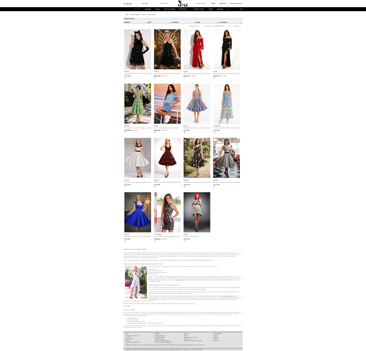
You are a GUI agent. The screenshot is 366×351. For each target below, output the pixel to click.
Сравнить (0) (237, 26)
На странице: (192, 26)
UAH (145, 3)
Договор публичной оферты (162, 340)
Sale (229, 9)
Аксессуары (199, 9)
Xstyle (128, 306)
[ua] (124, 3)
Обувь (157, 9)
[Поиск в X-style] (241, 9)
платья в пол (178, 280)
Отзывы (128, 340)
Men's (211, 9)
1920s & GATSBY (169, 9)
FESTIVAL (137, 9)
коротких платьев (227, 296)
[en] (130, 3)
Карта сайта (129, 339)
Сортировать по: (208, 26)
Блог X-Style (216, 340)
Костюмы (183, 9)
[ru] (127, 3)
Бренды (220, 9)
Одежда (148, 9)
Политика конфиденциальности (163, 342)
